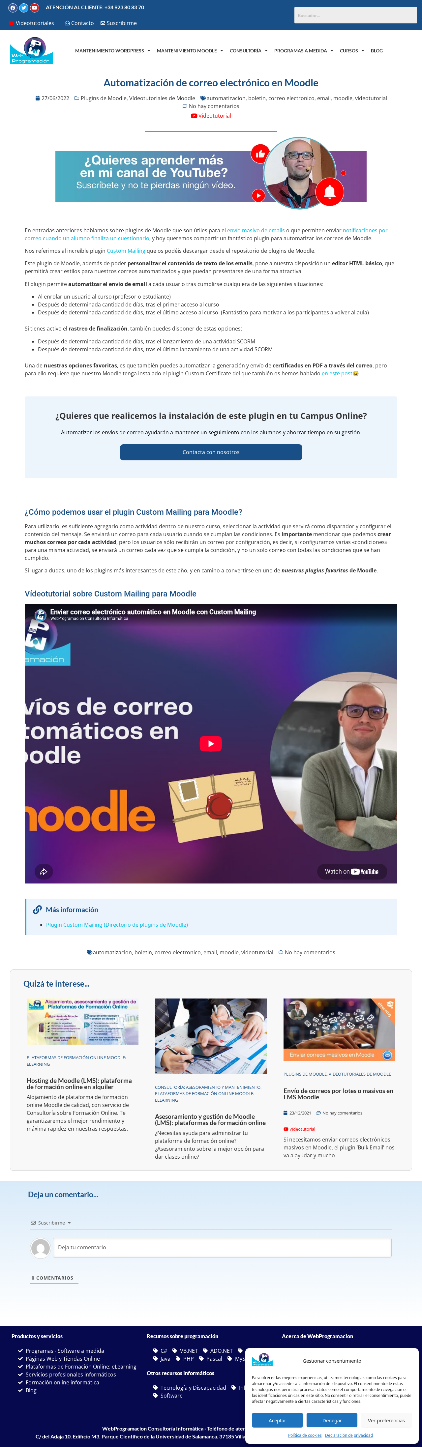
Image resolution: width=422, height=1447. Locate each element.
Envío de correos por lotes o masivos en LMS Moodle (338, 1094)
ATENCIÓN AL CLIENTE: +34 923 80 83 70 (95, 7)
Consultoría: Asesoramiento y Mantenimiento (207, 1087)
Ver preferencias (386, 1420)
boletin (257, 98)
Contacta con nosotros (211, 452)
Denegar (332, 1420)
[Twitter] (23, 8)
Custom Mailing (126, 250)
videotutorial (371, 98)
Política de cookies (305, 1435)
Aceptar (277, 1420)
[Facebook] (12, 8)
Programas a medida (300, 50)
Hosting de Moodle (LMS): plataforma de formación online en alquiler (79, 1083)
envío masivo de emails (256, 230)
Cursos (349, 50)
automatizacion (226, 98)
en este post (337, 373)
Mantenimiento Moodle (187, 50)
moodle (342, 98)
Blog (377, 50)
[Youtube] (34, 8)
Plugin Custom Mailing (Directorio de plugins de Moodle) (117, 924)
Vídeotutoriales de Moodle (162, 98)
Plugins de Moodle (104, 98)
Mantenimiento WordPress (109, 50)
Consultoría (245, 50)
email (324, 98)
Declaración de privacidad (349, 1435)
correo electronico (291, 98)
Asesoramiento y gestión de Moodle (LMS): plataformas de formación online (210, 1119)
